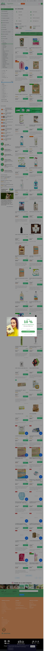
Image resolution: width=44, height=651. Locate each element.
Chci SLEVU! (28, 331)
